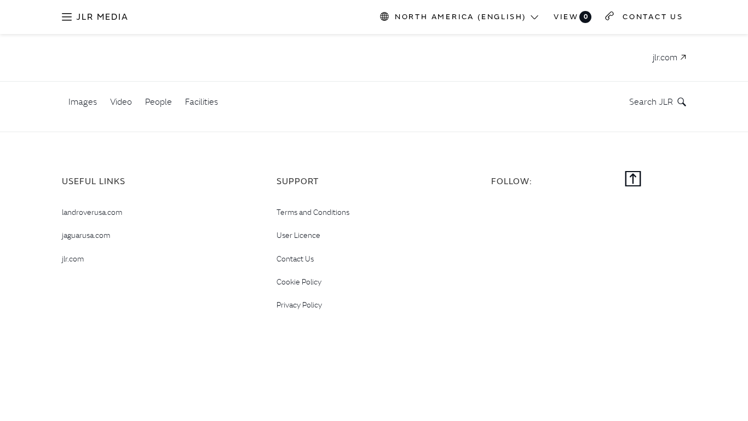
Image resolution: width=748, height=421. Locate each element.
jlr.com (73, 259)
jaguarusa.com (86, 235)
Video (121, 101)
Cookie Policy (299, 282)
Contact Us (295, 259)
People (158, 101)
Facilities (201, 101)
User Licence (298, 235)
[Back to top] (633, 179)
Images (82, 101)
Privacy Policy (299, 305)
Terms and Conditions (313, 212)
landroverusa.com (92, 212)
